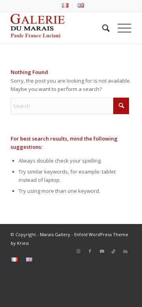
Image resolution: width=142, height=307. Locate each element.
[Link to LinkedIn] (125, 251)
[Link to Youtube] (102, 251)
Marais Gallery (55, 234)
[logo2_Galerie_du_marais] (59, 28)
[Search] (102, 28)
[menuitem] (65, 5)
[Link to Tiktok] (114, 251)
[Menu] (120, 28)
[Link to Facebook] (90, 251)
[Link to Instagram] (78, 251)
